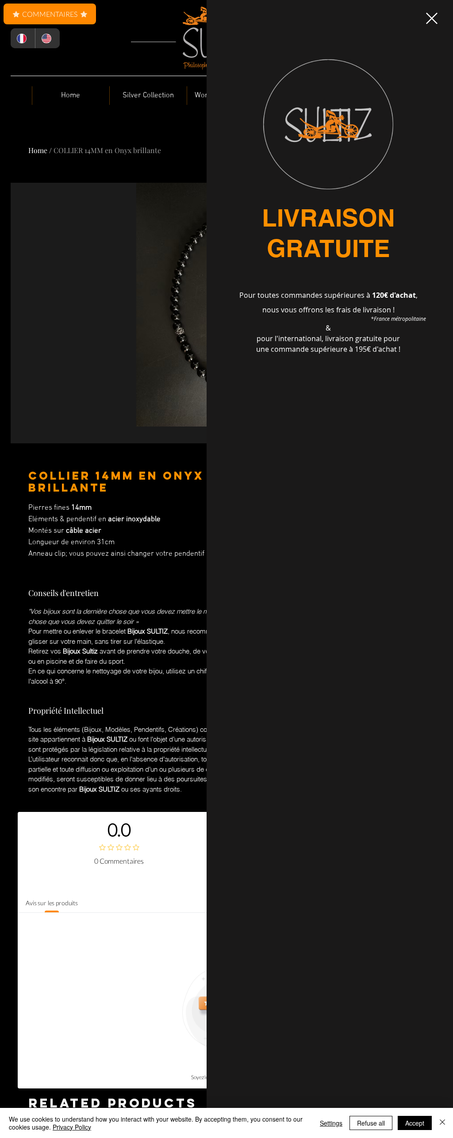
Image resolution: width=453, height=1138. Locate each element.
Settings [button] (331, 1123)
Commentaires (49, 14)
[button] (432, 18)
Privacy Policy (72, 1127)
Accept (414, 1123)
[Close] (442, 1123)
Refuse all (371, 1123)
